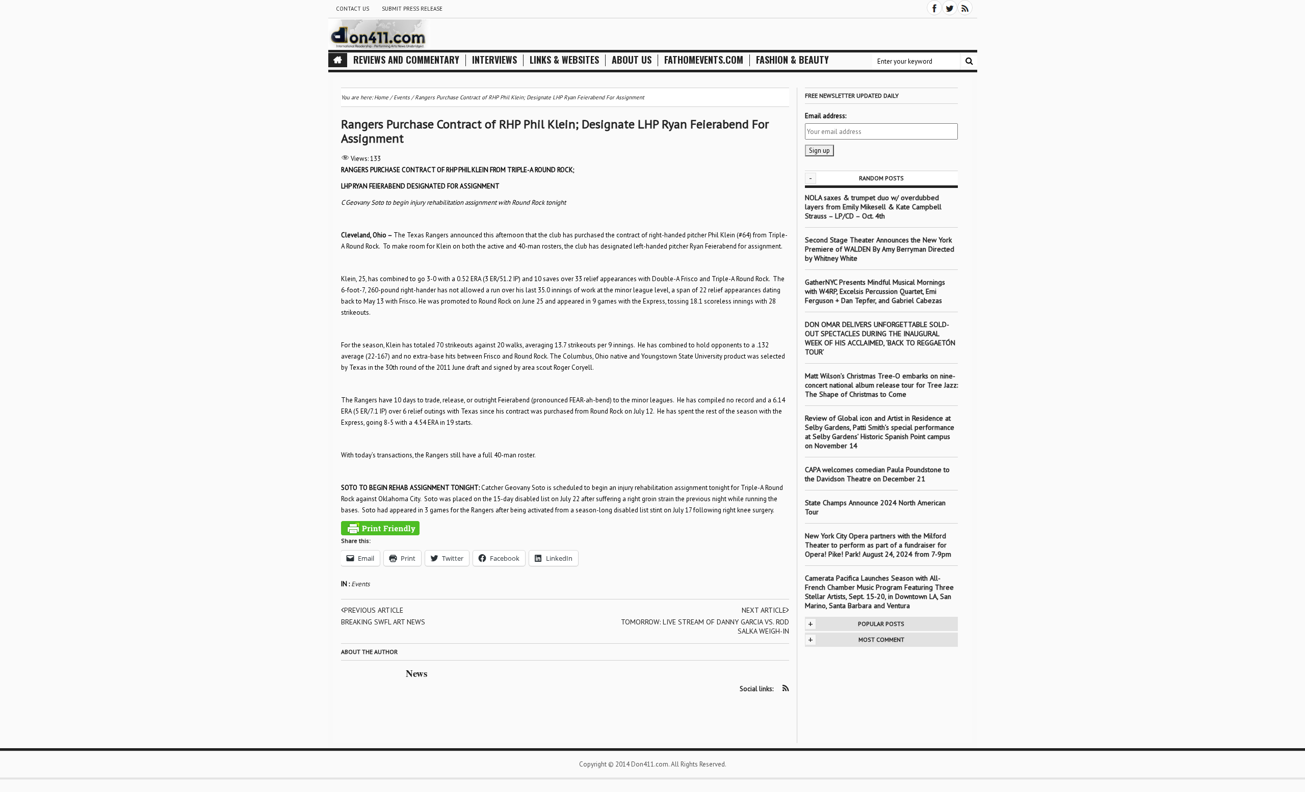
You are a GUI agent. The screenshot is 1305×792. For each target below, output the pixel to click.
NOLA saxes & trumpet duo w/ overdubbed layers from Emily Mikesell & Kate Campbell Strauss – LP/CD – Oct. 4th (873, 207)
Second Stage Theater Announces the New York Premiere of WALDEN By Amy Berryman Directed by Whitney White (879, 249)
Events (360, 584)
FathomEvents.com (703, 59)
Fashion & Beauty (792, 59)
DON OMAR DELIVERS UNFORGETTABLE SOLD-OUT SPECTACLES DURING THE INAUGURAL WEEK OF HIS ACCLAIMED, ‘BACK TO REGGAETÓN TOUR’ (880, 338)
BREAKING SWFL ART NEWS (383, 621)
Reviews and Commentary (406, 59)
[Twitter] (949, 7)
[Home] (337, 60)
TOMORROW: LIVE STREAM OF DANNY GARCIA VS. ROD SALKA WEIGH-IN (705, 626)
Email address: (825, 116)
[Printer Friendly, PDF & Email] (380, 528)
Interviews (494, 59)
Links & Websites (564, 59)
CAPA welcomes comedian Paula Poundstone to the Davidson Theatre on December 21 (877, 474)
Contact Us (352, 8)
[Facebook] (934, 7)
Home (381, 97)
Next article (764, 610)
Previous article (373, 610)
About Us (631, 59)
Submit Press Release (412, 8)
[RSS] (965, 7)
